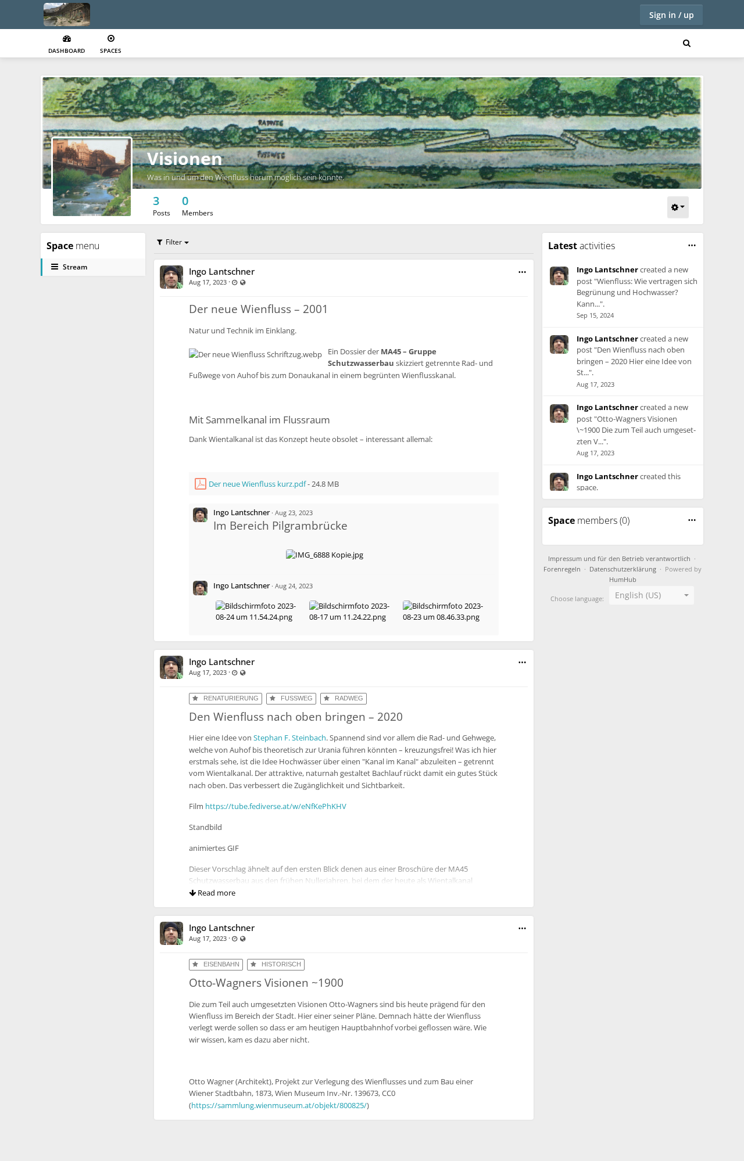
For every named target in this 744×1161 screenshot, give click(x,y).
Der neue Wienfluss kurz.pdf (257, 484)
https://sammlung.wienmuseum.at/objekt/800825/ (279, 1105)
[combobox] (651, 595)
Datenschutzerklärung (622, 569)
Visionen (185, 158)
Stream (75, 267)
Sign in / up (671, 14)
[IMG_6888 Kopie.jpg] (324, 554)
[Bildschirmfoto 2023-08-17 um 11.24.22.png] (353, 606)
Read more (215, 892)
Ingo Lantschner (222, 271)
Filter (174, 242)
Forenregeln (562, 569)
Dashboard (66, 50)
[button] (522, 272)
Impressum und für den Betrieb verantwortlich (619, 559)
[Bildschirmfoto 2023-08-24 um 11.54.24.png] (260, 606)
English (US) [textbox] (638, 595)
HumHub (622, 580)
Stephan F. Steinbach (289, 737)
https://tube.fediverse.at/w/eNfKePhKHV (275, 806)
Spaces (110, 50)
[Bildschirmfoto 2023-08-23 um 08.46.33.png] (447, 606)
